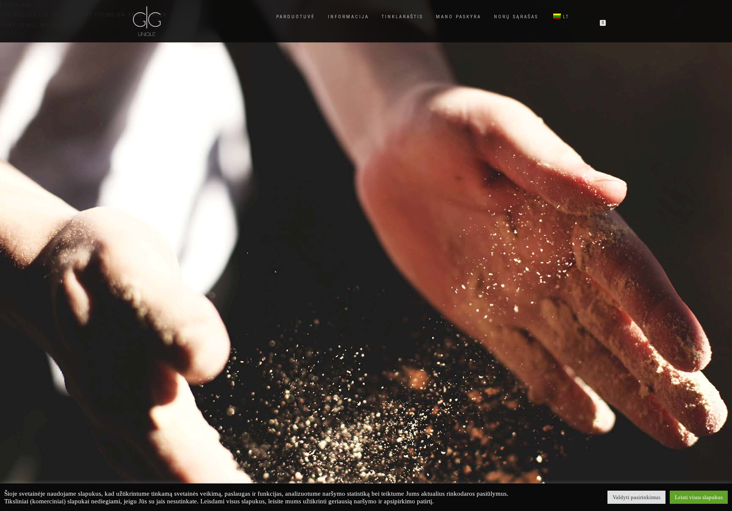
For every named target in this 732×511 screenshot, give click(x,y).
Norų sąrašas (516, 17)
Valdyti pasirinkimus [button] (636, 497)
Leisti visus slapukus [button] (699, 497)
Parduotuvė (295, 17)
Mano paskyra (458, 17)
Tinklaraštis (402, 17)
